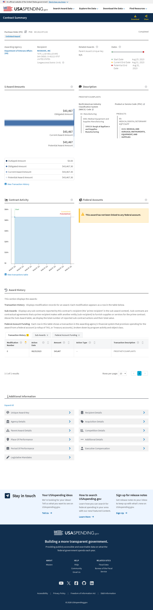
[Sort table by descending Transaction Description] (143, 343)
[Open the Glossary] (25, 31)
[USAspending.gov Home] (26, 9)
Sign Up (120, 512)
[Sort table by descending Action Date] (48, 343)
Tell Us (45, 512)
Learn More (85, 516)
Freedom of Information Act (83, 593)
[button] (39, 413)
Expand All (9, 405)
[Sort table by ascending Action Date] (48, 342)
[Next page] (145, 373)
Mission (49, 564)
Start (17, 209)
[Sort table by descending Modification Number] (26, 343)
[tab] (18, 335)
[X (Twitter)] (68, 583)
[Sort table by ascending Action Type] (94, 342)
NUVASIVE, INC (44, 50)
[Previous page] (134, 373)
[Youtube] (61, 583)
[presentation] (13, 36)
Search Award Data (62, 8)
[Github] (84, 583)
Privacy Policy (59, 593)
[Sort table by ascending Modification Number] (26, 342)
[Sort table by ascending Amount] (69, 342)
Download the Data (113, 8)
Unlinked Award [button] (13, 36)
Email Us (76, 572)
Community (76, 568)
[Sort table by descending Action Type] (94, 343)
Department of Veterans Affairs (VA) (18, 52)
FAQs (76, 564)
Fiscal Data (103, 564)
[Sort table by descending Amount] (69, 343)
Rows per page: (110, 373)
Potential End (65, 214)
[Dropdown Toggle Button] (146, 16)
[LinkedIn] (91, 583)
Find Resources (137, 8)
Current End (65, 211)
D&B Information (108, 593)
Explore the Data (87, 8)
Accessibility (42, 593)
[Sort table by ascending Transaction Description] (143, 342)
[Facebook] (76, 583)
